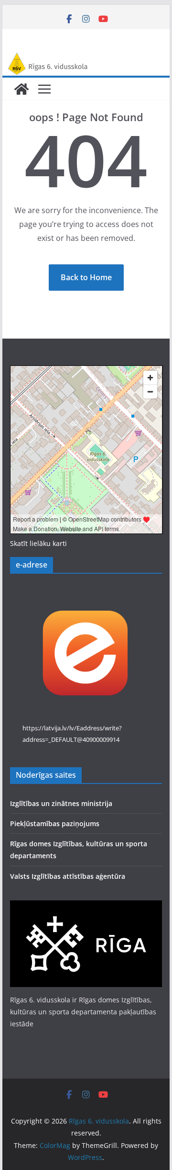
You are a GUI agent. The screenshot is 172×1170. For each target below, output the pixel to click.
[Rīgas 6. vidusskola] (85, 58)
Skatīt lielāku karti (38, 543)
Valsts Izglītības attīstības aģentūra (67, 876)
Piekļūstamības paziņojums (54, 823)
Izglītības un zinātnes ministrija (61, 803)
